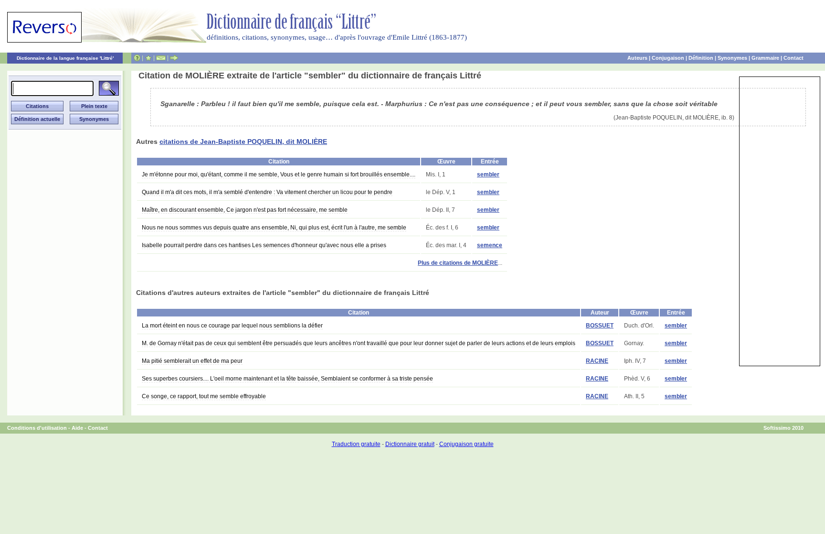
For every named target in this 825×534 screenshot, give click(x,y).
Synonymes (732, 58)
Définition (700, 58)
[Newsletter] (161, 57)
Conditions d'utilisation (37, 428)
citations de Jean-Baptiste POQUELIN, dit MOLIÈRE (243, 141)
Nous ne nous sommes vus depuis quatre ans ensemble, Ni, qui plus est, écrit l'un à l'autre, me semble (274, 227)
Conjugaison (668, 58)
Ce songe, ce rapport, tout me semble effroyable (204, 396)
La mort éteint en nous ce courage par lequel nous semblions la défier (232, 325)
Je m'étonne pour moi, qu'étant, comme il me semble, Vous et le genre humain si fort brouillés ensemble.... (278, 174)
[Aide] (137, 57)
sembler (488, 174)
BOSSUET (599, 325)
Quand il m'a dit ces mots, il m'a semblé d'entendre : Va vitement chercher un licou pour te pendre (267, 192)
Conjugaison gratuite (466, 444)
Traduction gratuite (356, 444)
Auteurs (637, 58)
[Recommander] (174, 57)
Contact (793, 58)
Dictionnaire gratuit (409, 444)
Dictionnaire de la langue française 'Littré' (65, 58)
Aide (77, 428)
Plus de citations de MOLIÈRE (458, 263)
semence (489, 245)
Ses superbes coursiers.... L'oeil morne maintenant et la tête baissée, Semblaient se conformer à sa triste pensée (287, 378)
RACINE (597, 361)
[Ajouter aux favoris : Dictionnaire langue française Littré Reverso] (148, 57)
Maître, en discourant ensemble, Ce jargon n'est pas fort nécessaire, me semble (245, 210)
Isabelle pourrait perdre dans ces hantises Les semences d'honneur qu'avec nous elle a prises (264, 245)
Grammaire (765, 58)
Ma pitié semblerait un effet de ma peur (192, 361)
